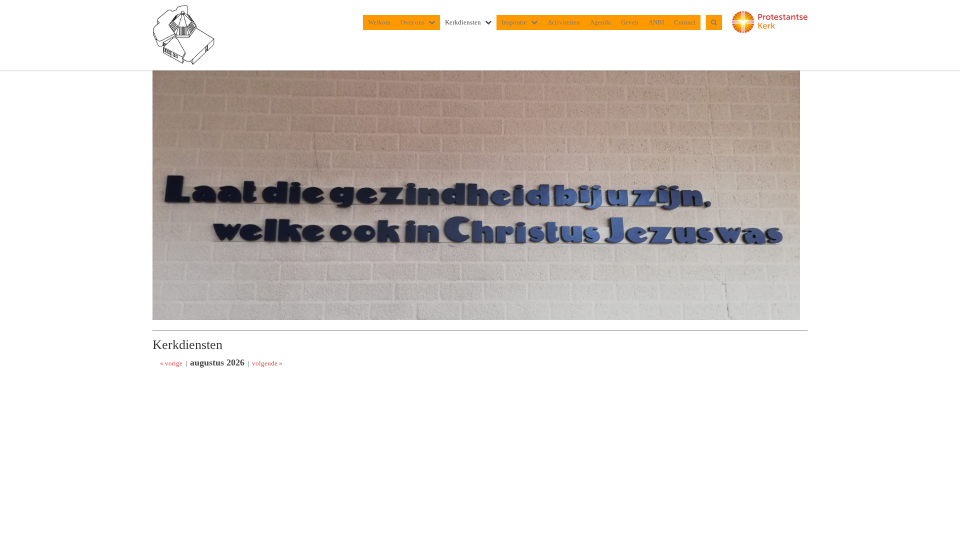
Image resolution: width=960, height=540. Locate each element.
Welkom (379, 22)
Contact (685, 22)
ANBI (656, 22)
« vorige (171, 363)
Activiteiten (564, 22)
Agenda (600, 22)
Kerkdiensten (463, 22)
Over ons (412, 22)
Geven (629, 22)
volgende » (267, 363)
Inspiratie (514, 22)
